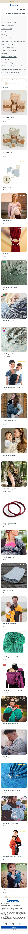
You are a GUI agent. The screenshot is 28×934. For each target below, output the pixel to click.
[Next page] (21, 83)
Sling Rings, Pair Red (9, 524)
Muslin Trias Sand (8, 117)
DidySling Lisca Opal (9, 320)
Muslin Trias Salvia (8, 152)
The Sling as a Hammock (8, 50)
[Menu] (2, 9)
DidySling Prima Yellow (10, 623)
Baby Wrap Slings (6, 60)
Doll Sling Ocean (8, 590)
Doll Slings (4, 53)
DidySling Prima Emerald (10, 723)
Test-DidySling (7, 187)
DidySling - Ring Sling (7, 25)
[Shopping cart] (20, 9)
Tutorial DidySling (6, 28)
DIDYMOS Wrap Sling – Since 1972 (11, 66)
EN (24, 9)
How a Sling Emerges (7, 44)
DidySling (4, 35)
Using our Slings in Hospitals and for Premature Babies (14, 69)
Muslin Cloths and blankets (9, 22)
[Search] (14, 9)
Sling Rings (4, 32)
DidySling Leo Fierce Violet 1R (12, 690)
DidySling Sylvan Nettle (10, 287)
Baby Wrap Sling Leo (9, 489)
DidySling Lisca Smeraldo (10, 657)
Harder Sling (6, 254)
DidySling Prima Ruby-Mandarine (13, 856)
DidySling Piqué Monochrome (12, 757)
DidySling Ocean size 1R (10, 823)
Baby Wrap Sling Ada (9, 420)
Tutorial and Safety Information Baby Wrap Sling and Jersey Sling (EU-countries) (14, 41)
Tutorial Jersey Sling (7, 63)
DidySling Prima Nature (10, 455)
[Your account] (17, 9)
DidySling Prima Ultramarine (11, 790)
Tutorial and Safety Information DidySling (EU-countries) (14, 38)
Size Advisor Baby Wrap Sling (10, 72)
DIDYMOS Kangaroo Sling (9, 56)
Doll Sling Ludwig (8, 890)
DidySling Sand (7, 220)
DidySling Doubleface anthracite (13, 387)
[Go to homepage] (14, 5)
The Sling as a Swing (7, 47)
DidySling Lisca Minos (9, 557)
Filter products (14, 79)
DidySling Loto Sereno (10, 354)
